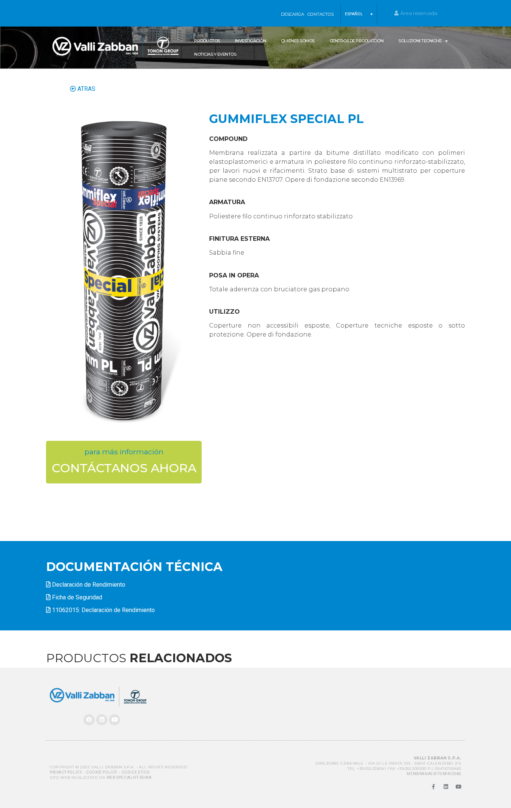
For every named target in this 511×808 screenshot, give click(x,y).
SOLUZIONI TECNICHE (419, 40)
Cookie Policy (101, 772)
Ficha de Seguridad (77, 597)
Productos (207, 40)
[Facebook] (89, 719)
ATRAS (85, 88)
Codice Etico (136, 772)
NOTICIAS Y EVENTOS (215, 54)
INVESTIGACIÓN (250, 40)
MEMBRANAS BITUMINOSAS (434, 774)
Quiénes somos (298, 40)
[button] (359, 14)
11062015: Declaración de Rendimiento (103, 610)
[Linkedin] (101, 719)
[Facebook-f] (433, 786)
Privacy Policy (66, 772)
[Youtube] (114, 719)
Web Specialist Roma (129, 777)
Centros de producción (357, 40)
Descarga (292, 14)
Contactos (320, 14)
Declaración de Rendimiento (88, 584)
